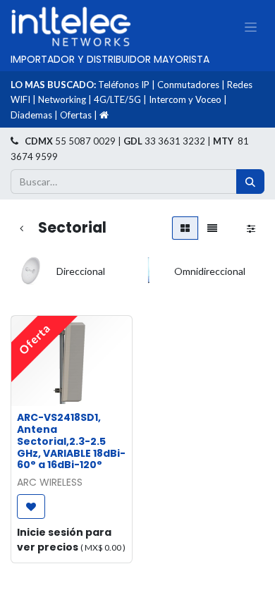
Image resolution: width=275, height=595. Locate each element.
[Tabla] (185, 228)
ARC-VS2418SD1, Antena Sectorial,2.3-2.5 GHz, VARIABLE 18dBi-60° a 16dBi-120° (71, 441)
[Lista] (212, 228)
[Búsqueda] (250, 181)
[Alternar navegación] (250, 27)
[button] (31, 506)
